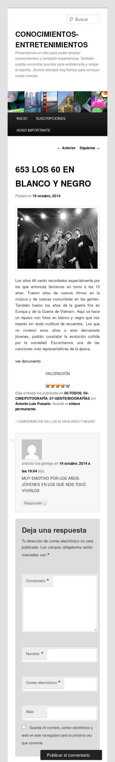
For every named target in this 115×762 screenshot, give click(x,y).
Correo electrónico (43, 682)
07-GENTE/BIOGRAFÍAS (70, 398)
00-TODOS (73, 393)
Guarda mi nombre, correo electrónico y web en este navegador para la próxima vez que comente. (57, 735)
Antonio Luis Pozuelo (32, 403)
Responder (35, 502)
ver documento (28, 361)
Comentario (37, 580)
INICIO (22, 118)
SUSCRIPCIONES (50, 118)
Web (30, 711)
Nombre (35, 653)
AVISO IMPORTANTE (33, 129)
